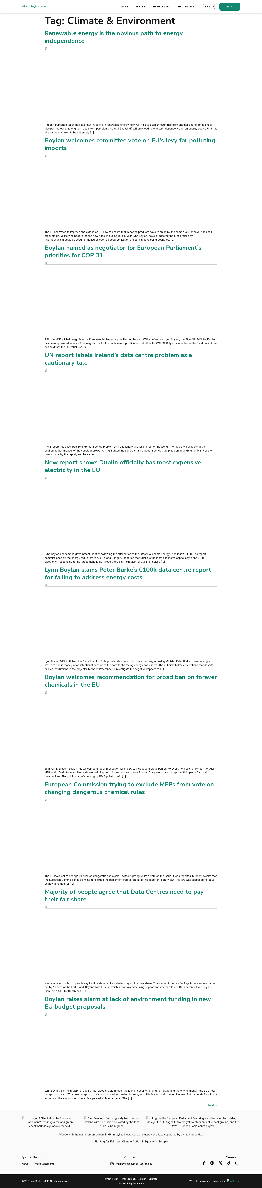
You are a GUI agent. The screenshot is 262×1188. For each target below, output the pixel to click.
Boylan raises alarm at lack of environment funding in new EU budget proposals (128, 1003)
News (125, 6)
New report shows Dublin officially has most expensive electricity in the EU (123, 466)
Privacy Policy (111, 1179)
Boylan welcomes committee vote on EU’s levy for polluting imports (130, 144)
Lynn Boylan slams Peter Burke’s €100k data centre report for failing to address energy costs (128, 573)
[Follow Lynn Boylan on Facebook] (204, 1163)
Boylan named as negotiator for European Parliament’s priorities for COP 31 (123, 251)
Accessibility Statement (131, 1183)
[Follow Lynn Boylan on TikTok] (229, 1163)
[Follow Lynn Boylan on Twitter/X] (220, 1163)
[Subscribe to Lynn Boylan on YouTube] (237, 1163)
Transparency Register (134, 1179)
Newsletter (162, 6)
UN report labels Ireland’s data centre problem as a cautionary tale (118, 359)
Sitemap (153, 1179)
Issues (141, 6)
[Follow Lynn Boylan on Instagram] (212, 1163)
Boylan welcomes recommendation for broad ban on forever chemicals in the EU (131, 681)
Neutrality (186, 6)
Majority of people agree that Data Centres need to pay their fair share (124, 895)
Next (212, 1105)
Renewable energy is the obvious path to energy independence (114, 37)
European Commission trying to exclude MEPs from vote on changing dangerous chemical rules (129, 788)
